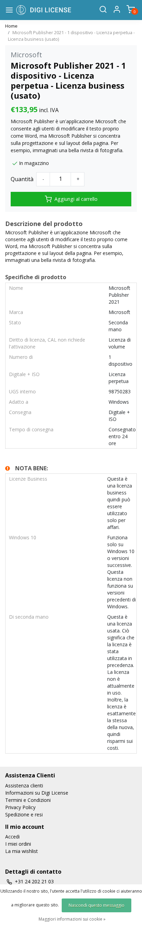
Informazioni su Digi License (36, 792)
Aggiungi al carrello (76, 199)
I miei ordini (18, 844)
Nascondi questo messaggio (96, 905)
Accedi (12, 836)
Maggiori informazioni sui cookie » (72, 919)
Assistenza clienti (24, 785)
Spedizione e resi (24, 814)
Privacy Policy (20, 807)
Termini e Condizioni (28, 800)
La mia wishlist (21, 851)
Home (11, 26)
